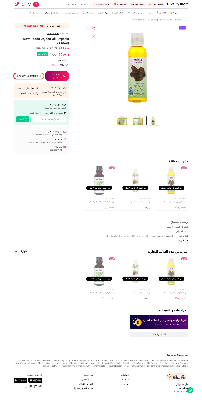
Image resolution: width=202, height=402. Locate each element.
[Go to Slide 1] (153, 120)
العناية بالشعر (88, 13)
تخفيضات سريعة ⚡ (101, 4)
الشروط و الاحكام (86, 384)
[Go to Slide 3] (122, 120)
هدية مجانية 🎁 (120, 4)
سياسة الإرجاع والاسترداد (83, 388)
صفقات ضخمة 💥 (156, 4)
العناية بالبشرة (117, 13)
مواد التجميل (103, 13)
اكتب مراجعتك (159, 334)
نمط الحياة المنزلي (52, 13)
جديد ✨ (149, 13)
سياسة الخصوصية (86, 379)
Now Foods (53, 33)
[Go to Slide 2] (138, 120)
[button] (138, 67)
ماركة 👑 (174, 13)
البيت (186, 20)
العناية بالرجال (34, 13)
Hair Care (178, 20)
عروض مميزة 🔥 (137, 4)
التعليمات (125, 375)
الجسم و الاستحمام (71, 13)
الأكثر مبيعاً (161, 13)
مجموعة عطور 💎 (135, 13)
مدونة (126, 384)
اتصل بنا (125, 379)
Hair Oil (169, 20)
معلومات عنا (88, 375)
